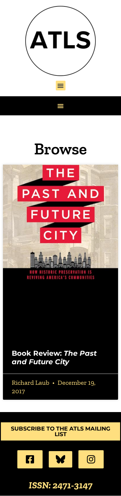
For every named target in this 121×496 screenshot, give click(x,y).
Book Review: (54, 357)
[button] (60, 85)
